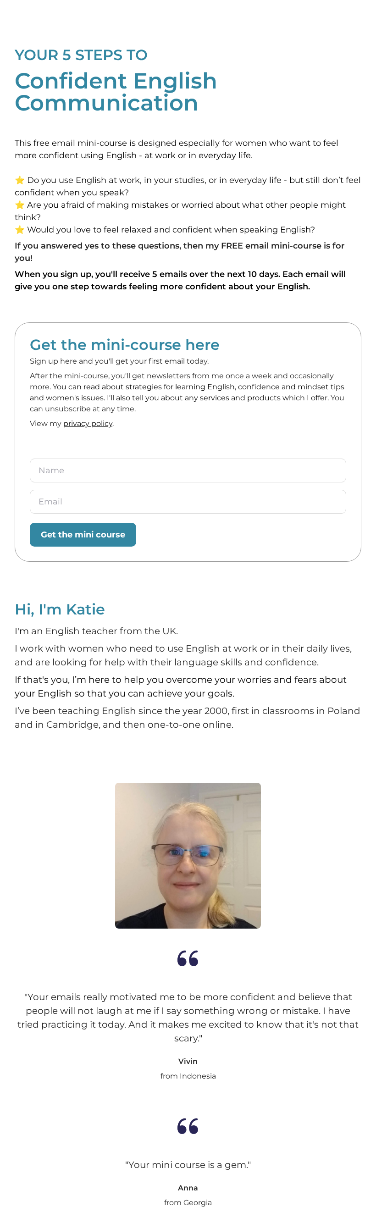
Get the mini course (83, 535)
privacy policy (87, 423)
